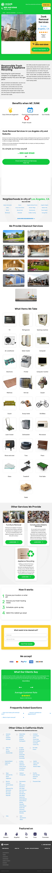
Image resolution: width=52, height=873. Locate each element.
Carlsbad (35, 734)
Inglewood (7, 763)
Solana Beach (22, 806)
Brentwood (7, 212)
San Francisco (23, 790)
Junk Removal (5, 848)
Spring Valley (22, 811)
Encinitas (21, 756)
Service (35, 4)
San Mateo (22, 795)
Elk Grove (21, 751)
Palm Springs (36, 774)
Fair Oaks (35, 747)
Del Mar (8, 751)
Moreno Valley (36, 766)
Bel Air (7, 210)
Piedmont (35, 776)
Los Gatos (21, 770)
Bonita (21, 737)
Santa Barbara (23, 799)
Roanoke (5, 863)
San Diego (22, 788)
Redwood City (9, 788)
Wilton (21, 819)
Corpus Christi (6, 860)
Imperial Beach (9, 761)
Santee (21, 802)
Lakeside (21, 763)
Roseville (8, 795)
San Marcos (22, 793)
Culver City (36, 744)
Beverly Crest (20, 210)
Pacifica (35, 773)
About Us (28, 4)
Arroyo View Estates (20, 207)
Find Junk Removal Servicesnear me (26, 162)
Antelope (8, 739)
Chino (34, 737)
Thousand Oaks (37, 781)
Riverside (8, 793)
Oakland (22, 773)
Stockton (21, 813)
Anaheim (8, 737)
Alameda (8, 734)
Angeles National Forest (32, 205)
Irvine (6, 764)
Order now (46, 5)
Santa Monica (22, 800)
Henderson (5, 858)
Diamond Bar (9, 753)
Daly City (8, 747)
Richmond (8, 790)
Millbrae (35, 764)
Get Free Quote (26, 644)
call (26, 153)
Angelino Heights (44, 205)
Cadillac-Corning (32, 212)
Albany (7, 735)
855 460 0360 (10, 8)
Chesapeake (6, 865)
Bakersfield (22, 734)
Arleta (7, 207)
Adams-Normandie (7, 205)
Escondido (22, 758)
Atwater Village (32, 207)
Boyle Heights (45, 210)
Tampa (4, 854)
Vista (7, 816)
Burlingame (22, 741)
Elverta (21, 753)
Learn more (12, 542)
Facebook (49, 853)
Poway (34, 778)
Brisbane (21, 739)
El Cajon (21, 747)
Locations (32, 4)
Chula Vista (36, 739)
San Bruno (22, 786)
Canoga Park (44, 212)
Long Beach (22, 768)
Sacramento (22, 781)
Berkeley (21, 735)
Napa (7, 773)
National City (9, 774)
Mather (35, 761)
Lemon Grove (22, 766)
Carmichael (36, 735)
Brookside (20, 212)
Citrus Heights (36, 741)
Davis (7, 749)
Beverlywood (32, 210)
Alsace (19, 205)
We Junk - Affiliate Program (32, 848)
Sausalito (21, 804)
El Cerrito (21, 749)
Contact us (39, 4)
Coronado (35, 742)
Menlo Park (36, 763)
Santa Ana (22, 797)
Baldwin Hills (44, 207)
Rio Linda (8, 792)
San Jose (21, 792)
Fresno (34, 749)
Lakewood (21, 764)
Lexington (5, 856)
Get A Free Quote (39, 49)
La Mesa (21, 761)
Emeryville (22, 754)
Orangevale (22, 774)
